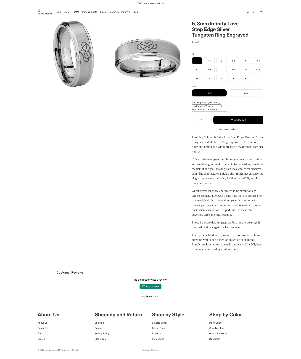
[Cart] (261, 11)
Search (41, 339)
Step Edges (158, 339)
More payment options (228, 129)
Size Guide (100, 339)
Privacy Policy (102, 333)
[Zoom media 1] (74, 53)
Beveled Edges (159, 322)
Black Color (215, 322)
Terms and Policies (150, 350)
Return (98, 328)
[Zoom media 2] (147, 53)
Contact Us (43, 328)
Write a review (150, 286)
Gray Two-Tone (217, 328)
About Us (42, 322)
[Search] (247, 11)
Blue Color (214, 339)
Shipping (99, 322)
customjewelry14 (52, 350)
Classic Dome (159, 328)
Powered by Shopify (70, 350)
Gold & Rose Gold (218, 333)
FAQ (40, 333)
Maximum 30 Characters (204, 109)
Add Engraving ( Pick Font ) (206, 102)
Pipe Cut (156, 333)
